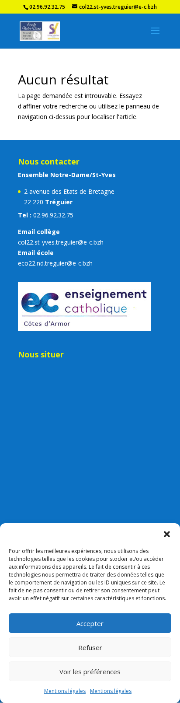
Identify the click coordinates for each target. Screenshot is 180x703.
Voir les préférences (90, 671)
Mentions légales (65, 691)
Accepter (90, 623)
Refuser (90, 647)
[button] (167, 534)
